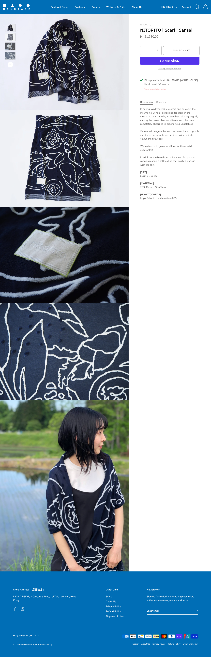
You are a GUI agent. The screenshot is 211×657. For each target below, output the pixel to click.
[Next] (10, 64)
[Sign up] (196, 610)
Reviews (161, 102)
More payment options (169, 68)
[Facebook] (14, 609)
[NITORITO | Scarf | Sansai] (10, 28)
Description (146, 102)
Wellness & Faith (115, 7)
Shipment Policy (115, 616)
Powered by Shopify (42, 644)
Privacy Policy (113, 606)
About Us (137, 7)
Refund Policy (113, 611)
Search (109, 596)
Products (80, 7)
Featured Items (59, 7)
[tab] (148, 102)
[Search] (197, 7)
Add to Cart (181, 50)
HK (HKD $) (167, 6)
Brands (95, 7)
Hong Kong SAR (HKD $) (24, 635)
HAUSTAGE (26, 644)
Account (186, 7)
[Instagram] (22, 609)
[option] (10, 28)
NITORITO (145, 24)
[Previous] (10, 19)
